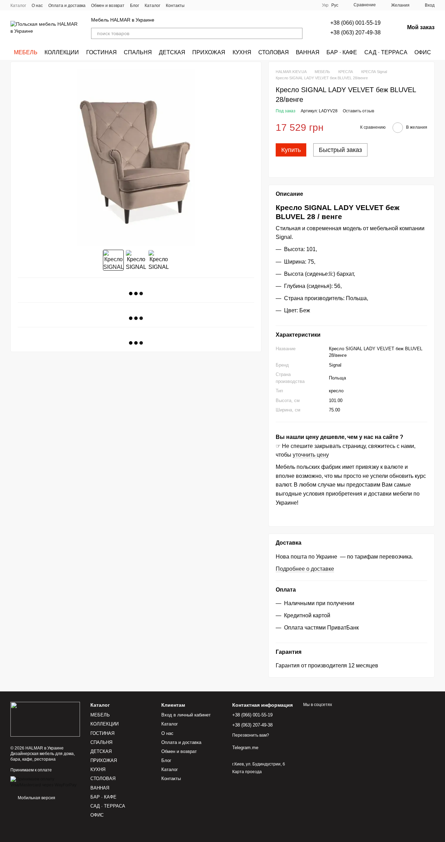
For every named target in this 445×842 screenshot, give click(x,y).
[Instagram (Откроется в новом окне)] (194, 5)
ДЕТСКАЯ (172, 52)
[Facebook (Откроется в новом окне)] (211, 5)
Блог (134, 5)
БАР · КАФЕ (341, 52)
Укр (325, 5)
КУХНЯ (242, 52)
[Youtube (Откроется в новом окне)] (219, 5)
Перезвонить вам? (250, 735)
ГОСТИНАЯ (101, 52)
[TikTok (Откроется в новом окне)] (202, 5)
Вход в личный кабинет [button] (186, 714)
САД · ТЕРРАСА (385, 52)
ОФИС (422, 52)
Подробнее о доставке (305, 569)
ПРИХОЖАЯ (208, 52)
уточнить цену (311, 455)
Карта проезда (247, 771)
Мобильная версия (36, 797)
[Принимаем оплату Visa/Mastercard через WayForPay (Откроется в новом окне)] (45, 781)
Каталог (18, 5)
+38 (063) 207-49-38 (355, 32)
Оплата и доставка (67, 5)
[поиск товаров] (296, 33)
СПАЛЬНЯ (138, 52)
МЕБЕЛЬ (26, 52)
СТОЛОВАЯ (273, 52)
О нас (37, 5)
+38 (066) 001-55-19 (355, 23)
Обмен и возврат (107, 5)
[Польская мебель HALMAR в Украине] (45, 718)
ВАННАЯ (307, 52)
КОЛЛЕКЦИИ (61, 52)
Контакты (175, 5)
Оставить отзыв (358, 111)
